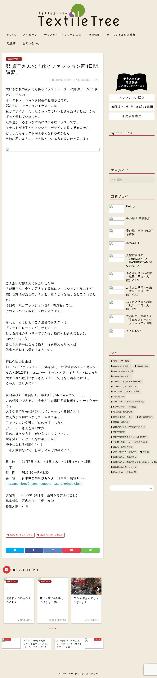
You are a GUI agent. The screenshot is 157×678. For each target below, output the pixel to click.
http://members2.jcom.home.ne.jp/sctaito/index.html (44, 483)
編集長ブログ (14, 59)
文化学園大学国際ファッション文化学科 (130, 437)
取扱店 (11, 43)
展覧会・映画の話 (120, 422)
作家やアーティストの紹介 (21, 535)
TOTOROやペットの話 (123, 371)
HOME (11, 34)
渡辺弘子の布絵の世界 (122, 447)
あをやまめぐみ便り (121, 376)
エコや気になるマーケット (124, 386)
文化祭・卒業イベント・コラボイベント (130, 442)
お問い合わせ (31, 43)
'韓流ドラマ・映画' (121, 361)
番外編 (146, 452)
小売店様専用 (131, 116)
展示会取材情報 (146, 417)
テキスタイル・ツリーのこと (63, 34)
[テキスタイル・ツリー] (79, 26)
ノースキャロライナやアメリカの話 (128, 402)
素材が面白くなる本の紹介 (124, 457)
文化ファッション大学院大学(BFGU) (129, 427)
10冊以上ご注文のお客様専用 (131, 106)
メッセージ (30, 34)
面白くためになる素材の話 (124, 472)
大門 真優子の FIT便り (122, 417)
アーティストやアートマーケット (127, 381)
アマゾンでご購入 (132, 97)
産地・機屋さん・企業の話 (124, 452)
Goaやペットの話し (121, 366)
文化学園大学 (119, 432)
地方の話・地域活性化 (122, 412)
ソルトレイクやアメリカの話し (126, 392)
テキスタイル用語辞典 (121, 34)
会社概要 (94, 34)
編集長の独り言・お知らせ (51, 535)
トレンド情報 (119, 397)
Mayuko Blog (143, 366)
